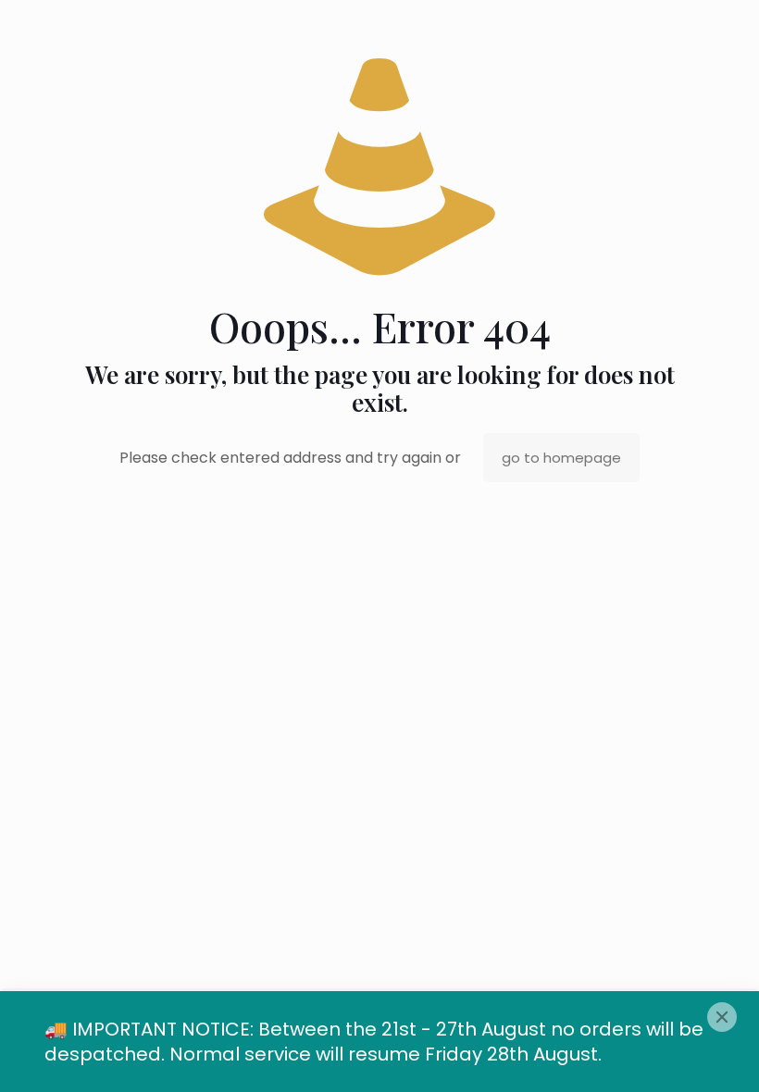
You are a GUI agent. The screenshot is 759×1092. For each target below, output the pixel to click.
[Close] (722, 1017)
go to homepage (561, 457)
